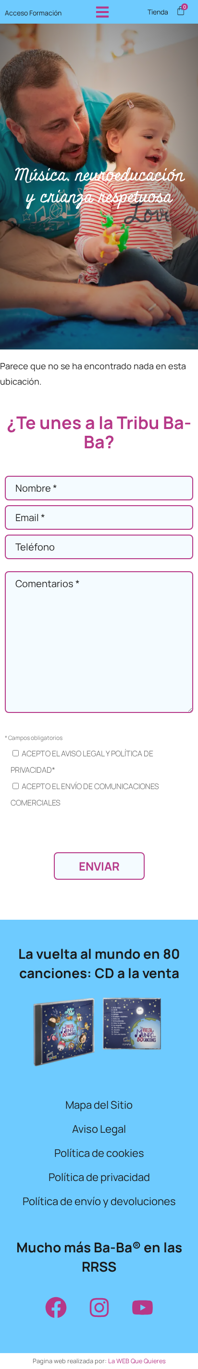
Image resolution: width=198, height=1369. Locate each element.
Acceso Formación (33, 12)
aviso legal (82, 753)
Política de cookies (99, 1153)
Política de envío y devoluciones (99, 1201)
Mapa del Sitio (99, 1105)
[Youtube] (142, 1307)
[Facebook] (55, 1307)
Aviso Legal (99, 1129)
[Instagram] (99, 1307)
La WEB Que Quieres (137, 1360)
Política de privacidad (99, 1177)
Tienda (158, 12)
